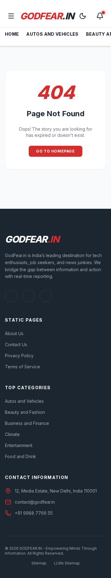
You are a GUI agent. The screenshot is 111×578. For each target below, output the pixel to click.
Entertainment (18, 445)
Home (12, 34)
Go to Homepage (55, 151)
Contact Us (16, 344)
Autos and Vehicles (52, 34)
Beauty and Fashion (25, 412)
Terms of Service (22, 366)
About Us (14, 333)
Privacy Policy (19, 355)
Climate (12, 434)
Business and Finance (27, 423)
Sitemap (39, 563)
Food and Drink (20, 456)
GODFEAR (47, 16)
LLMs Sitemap (67, 563)
